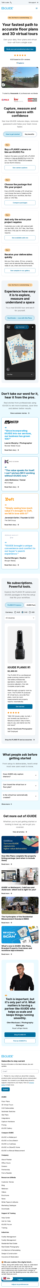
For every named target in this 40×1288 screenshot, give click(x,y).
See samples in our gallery (20, 270)
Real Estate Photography (10, 1247)
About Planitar (6, 1160)
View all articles (18, 832)
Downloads (5, 1209)
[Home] (7, 8)
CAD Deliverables (7, 1108)
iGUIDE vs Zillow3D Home (10, 1147)
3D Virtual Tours (7, 1105)
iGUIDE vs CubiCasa (8, 1144)
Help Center (5, 1218)
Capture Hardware (8, 1121)
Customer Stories (7, 1182)
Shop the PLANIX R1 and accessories (18, 740)
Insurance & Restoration (10, 1257)
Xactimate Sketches (8, 1111)
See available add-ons (20, 238)
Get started (20, 706)
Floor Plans (5, 1101)
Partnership (5, 1170)
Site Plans (4, 1115)
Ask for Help (6, 1221)
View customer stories (18, 413)
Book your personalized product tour (20, 49)
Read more (5, 864)
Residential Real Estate (9, 1243)
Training (4, 1228)
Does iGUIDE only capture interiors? (13, 775)
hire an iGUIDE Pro (19, 158)
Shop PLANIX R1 (20, 1035)
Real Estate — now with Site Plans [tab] (20, 318)
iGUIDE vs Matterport (9, 1137)
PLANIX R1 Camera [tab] (14, 605)
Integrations (5, 1118)
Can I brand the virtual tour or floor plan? (14, 786)
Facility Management (8, 1237)
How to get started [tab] (13, 134)
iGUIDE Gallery (6, 1128)
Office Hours (6, 1163)
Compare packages (20, 203)
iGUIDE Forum (6, 1224)
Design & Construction (9, 1253)
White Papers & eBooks (9, 1202)
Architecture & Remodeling (10, 1250)
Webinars (4, 1189)
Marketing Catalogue (8, 1205)
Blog (3, 1185)
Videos (3, 1192)
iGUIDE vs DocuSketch (9, 1140)
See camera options (20, 168)
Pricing (3, 1125)
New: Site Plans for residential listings (19, 17)
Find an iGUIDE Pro (20, 1041)
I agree (20, 1279)
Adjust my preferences (20, 1284)
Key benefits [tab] (29, 134)
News (3, 1199)
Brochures (5, 1195)
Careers (4, 1166)
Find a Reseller (6, 1173)
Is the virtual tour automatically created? (15, 796)
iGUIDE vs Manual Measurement (13, 1151)
